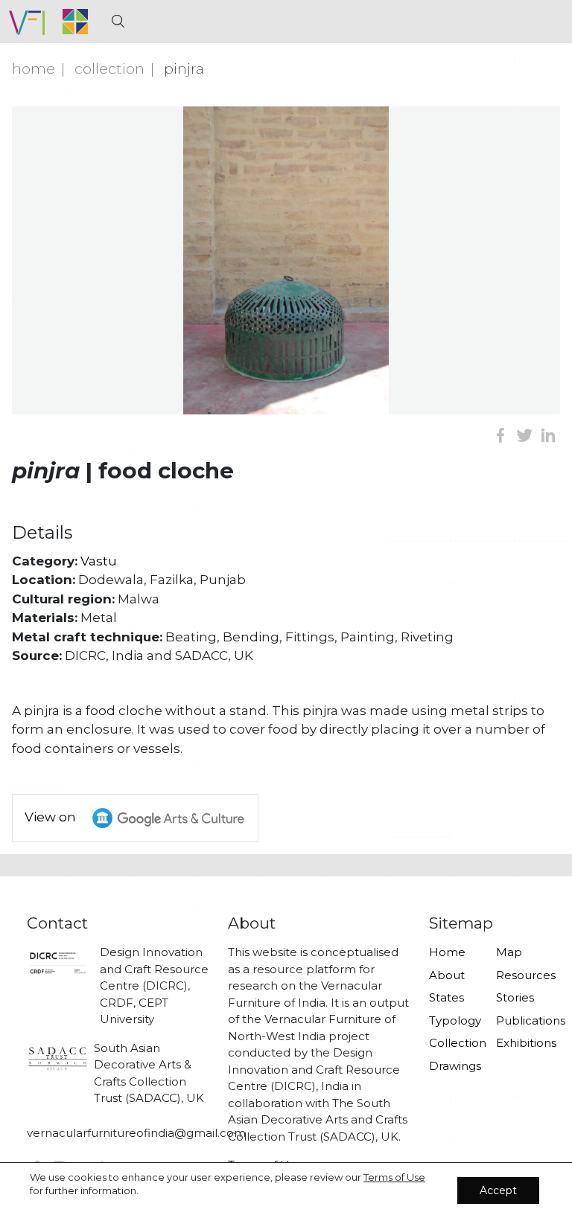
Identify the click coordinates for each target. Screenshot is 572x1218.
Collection (109, 68)
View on (52, 817)
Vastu (98, 561)
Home (33, 68)
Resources (520, 975)
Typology (453, 1020)
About (447, 975)
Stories (515, 997)
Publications (520, 1020)
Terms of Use (394, 1177)
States (446, 997)
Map (509, 952)
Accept (498, 1190)
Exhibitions (520, 1043)
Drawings (453, 1066)
